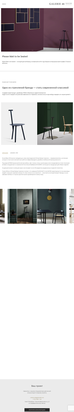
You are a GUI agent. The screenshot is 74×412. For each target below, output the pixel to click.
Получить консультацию (37, 410)
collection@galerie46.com (37, 397)
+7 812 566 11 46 (37, 399)
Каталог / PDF (14, 153)
